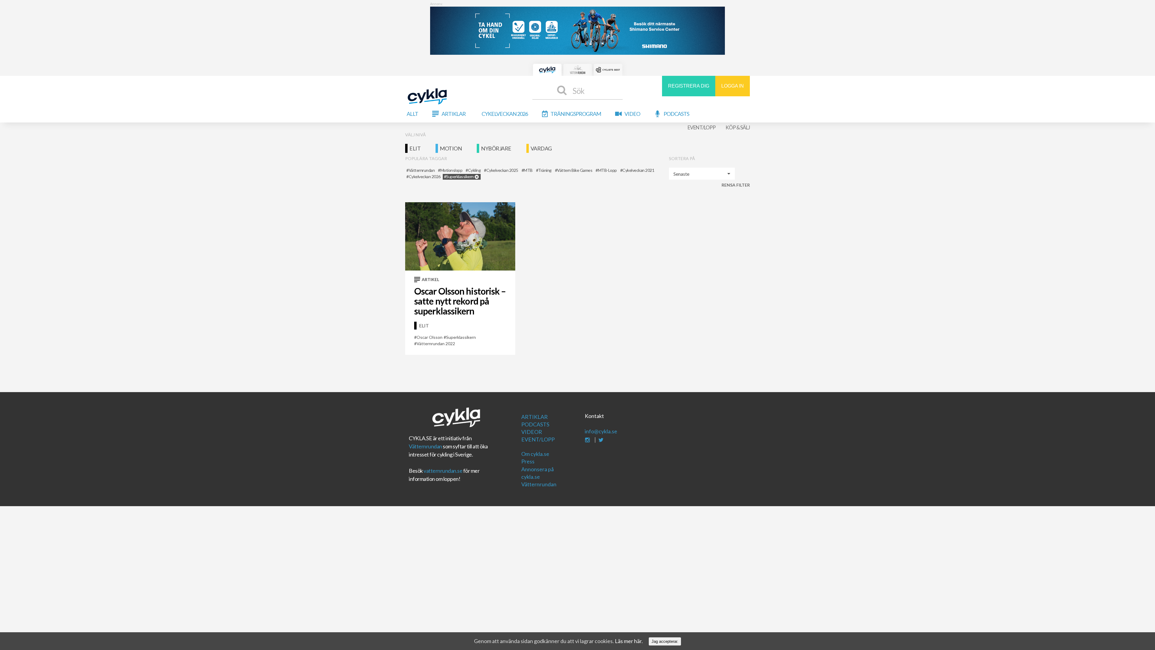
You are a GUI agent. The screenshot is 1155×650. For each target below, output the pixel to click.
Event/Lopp (702, 127)
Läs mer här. (629, 641)
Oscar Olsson (429, 337)
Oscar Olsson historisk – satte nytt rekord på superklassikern (460, 301)
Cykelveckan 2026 (505, 113)
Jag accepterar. (664, 641)
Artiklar (454, 113)
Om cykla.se (535, 453)
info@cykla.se (601, 431)
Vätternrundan (425, 446)
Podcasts (676, 113)
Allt (412, 113)
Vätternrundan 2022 (436, 343)
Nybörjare (496, 148)
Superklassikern (461, 337)
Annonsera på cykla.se (537, 473)
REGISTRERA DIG (688, 85)
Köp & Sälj (737, 127)
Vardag (541, 148)
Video (632, 113)
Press (527, 461)
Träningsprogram (575, 113)
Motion (451, 148)
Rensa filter (736, 184)
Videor (531, 432)
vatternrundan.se (443, 470)
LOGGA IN (732, 85)
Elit (414, 148)
